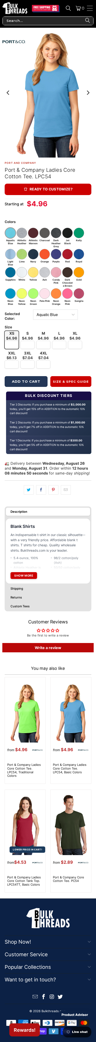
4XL (43, 355)
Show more (23, 575)
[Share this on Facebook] (41, 490)
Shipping (16, 588)
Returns (16, 597)
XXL (12, 355)
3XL (27, 355)
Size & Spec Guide (71, 381)
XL (75, 335)
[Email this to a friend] (66, 490)
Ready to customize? (51, 189)
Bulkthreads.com (53, 1011)
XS (11, 335)
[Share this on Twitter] (29, 490)
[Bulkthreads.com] (14, 8)
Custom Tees (20, 606)
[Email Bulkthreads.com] (35, 997)
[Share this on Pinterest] (53, 490)
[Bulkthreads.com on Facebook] (43, 997)
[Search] (68, 8)
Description (18, 511)
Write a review (48, 647)
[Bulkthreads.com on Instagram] (51, 997)
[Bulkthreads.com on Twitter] (60, 997)
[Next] (88, 93)
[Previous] (8, 93)
